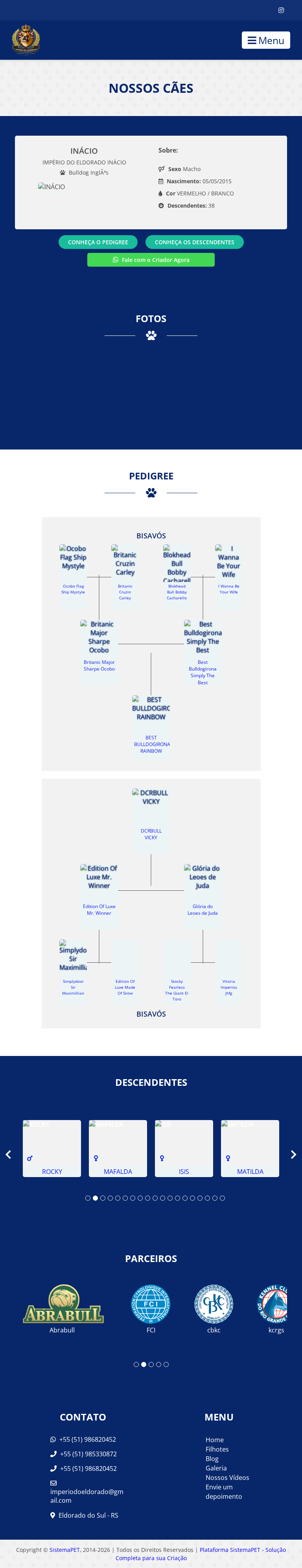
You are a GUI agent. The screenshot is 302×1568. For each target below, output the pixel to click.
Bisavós (151, 535)
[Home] (20, 40)
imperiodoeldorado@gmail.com (86, 1496)
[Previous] (14, 1154)
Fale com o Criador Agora (155, 259)
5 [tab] (117, 1198)
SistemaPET (65, 1549)
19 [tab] (222, 1198)
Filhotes (217, 1449)
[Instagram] (281, 10)
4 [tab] (110, 1198)
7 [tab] (132, 1198)
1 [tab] (87, 1198)
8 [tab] (140, 1198)
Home (215, 1439)
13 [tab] (177, 1198)
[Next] (288, 1154)
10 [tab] (155, 1198)
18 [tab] (214, 1198)
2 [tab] (95, 1198)
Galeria (216, 1468)
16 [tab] (200, 1198)
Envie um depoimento (224, 1492)
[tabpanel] (52, 1148)
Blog (212, 1458)
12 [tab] (170, 1198)
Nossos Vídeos (227, 1477)
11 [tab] (162, 1198)
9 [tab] (147, 1198)
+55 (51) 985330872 (88, 1454)
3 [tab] (102, 1198)
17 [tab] (207, 1198)
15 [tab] (192, 1198)
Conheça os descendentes (194, 242)
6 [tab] (125, 1198)
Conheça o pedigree (98, 242)
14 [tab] (185, 1198)
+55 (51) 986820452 (87, 1439)
